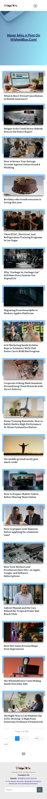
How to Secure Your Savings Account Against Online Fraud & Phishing (22, 164)
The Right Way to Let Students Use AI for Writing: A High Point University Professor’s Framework (23, 718)
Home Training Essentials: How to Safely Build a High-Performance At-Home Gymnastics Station (23, 424)
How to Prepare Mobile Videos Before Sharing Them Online (21, 495)
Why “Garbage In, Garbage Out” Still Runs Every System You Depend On (21, 275)
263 (36, 738)
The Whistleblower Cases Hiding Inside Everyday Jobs (22, 682)
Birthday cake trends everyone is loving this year (22, 201)
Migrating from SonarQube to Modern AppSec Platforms (21, 311)
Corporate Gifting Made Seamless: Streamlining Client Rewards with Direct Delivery (23, 386)
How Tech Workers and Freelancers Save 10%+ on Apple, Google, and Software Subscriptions (22, 571)
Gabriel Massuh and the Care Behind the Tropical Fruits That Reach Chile (21, 610)
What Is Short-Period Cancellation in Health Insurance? (23, 97)
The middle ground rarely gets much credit (21, 460)
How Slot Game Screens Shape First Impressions (21, 647)
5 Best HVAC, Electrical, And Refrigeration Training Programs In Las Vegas (23, 237)
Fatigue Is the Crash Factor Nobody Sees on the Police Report (23, 130)
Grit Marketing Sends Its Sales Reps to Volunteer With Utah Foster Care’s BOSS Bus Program (22, 348)
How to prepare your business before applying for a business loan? (21, 531)
